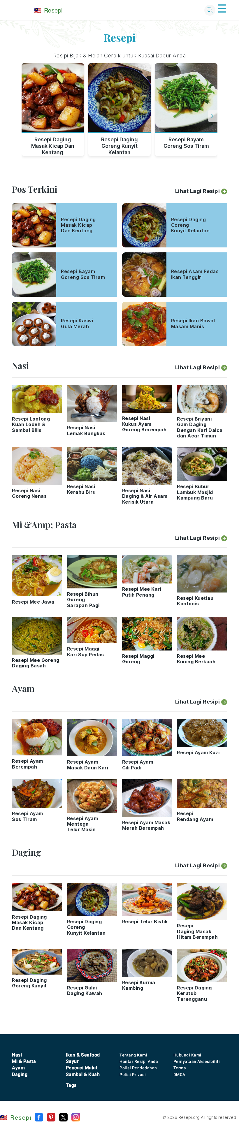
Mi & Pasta (24, 1061)
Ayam (18, 1067)
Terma (179, 1068)
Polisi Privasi (132, 1074)
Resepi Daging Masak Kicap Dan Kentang (52, 144)
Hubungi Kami (187, 1055)
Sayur (72, 1061)
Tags (71, 1085)
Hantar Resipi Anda (138, 1061)
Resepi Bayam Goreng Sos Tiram (186, 142)
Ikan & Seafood (83, 1055)
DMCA (179, 1074)
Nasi (17, 1055)
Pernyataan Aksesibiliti (196, 1061)
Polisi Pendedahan (138, 1068)
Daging (19, 1074)
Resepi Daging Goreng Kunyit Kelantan (119, 144)
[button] (212, 116)
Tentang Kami (133, 1055)
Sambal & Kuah (83, 1074)
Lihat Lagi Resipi (197, 191)
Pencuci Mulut (82, 1067)
